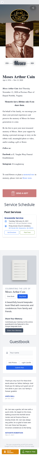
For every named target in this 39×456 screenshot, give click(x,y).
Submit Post (19, 368)
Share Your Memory (14, 330)
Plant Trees (27, 232)
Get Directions (11, 232)
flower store (27, 178)
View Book (10, 296)
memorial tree (28, 174)
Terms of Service (25, 446)
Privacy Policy (13, 446)
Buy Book (22, 296)
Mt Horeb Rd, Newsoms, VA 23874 (21, 228)
